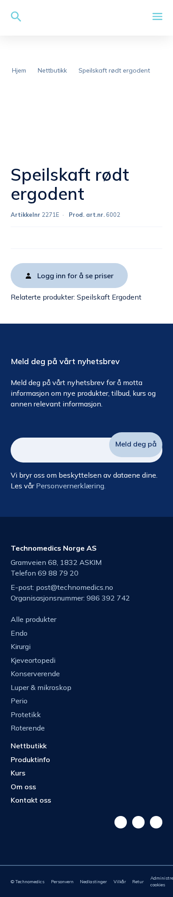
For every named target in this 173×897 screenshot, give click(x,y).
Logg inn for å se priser (75, 275)
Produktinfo (30, 759)
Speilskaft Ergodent (109, 296)
